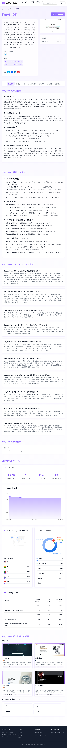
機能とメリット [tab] (20, 84)
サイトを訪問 (59, 14)
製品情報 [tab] (10, 84)
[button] (13, 61)
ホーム (3, 9)
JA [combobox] (61, 3)
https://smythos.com (14, 451)
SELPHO (6, 685)
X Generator (39, 685)
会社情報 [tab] (41, 84)
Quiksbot (38, 658)
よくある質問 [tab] (32, 84)
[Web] (5, 54)
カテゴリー (21, 735)
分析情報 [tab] (49, 84)
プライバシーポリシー (41, 735)
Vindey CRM (7, 658)
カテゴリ (9, 9)
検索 (19, 737)
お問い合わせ (39, 732)
